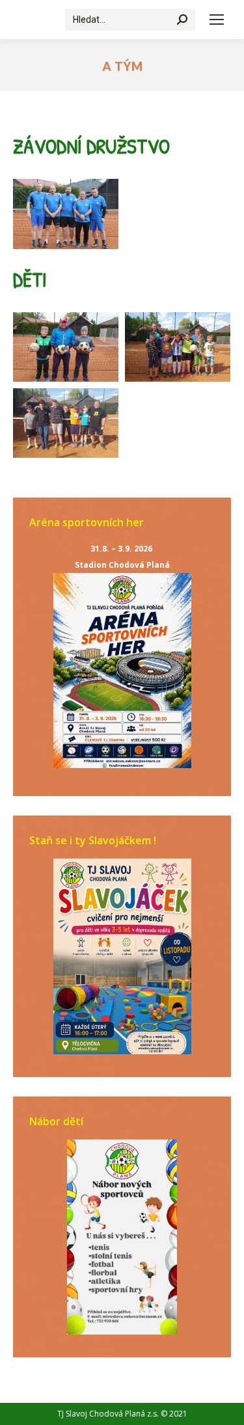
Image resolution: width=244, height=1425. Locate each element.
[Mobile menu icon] (216, 19)
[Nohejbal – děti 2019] (65, 347)
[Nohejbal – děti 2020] (65, 423)
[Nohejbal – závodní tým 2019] (65, 214)
